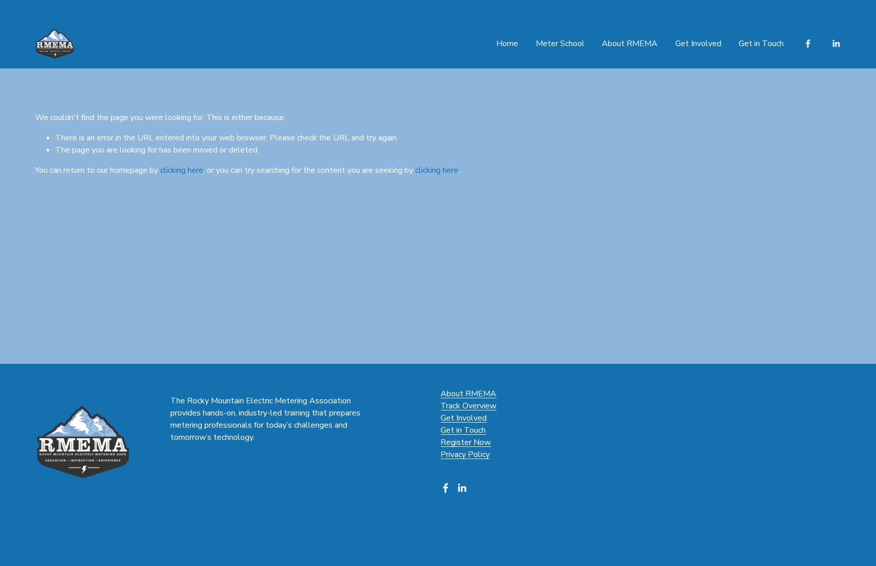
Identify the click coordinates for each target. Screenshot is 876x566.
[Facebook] (808, 44)
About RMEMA (630, 43)
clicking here (181, 170)
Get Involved (464, 418)
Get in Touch (761, 43)
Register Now (466, 442)
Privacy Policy (465, 454)
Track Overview (468, 405)
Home (507, 43)
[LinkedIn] (836, 44)
